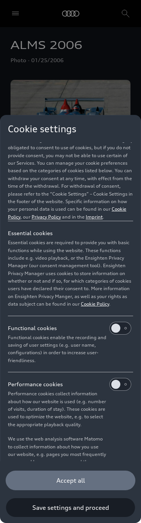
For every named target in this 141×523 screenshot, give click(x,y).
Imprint (94, 217)
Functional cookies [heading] (32, 328)
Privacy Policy (46, 217)
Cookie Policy (95, 304)
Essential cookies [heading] (30, 233)
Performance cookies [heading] (35, 384)
